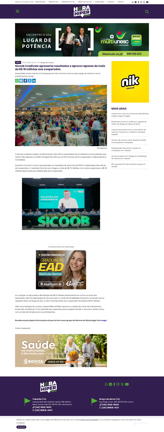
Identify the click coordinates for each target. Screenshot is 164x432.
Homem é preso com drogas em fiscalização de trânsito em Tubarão (129, 157)
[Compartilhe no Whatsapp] (17, 81)
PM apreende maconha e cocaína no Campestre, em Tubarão (126, 149)
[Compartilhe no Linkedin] (34, 81)
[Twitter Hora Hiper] (144, 2)
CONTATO (120, 2)
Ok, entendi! (21, 427)
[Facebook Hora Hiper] (138, 2)
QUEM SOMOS (99, 2)
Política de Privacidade (89, 420)
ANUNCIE (111, 2)
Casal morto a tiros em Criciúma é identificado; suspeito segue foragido (130, 115)
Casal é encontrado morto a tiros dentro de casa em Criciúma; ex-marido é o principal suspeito (128, 132)
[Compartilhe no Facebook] (25, 81)
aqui (104, 320)
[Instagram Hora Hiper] (141, 2)
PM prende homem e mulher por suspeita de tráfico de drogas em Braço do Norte (128, 123)
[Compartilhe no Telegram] (21, 81)
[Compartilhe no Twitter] (29, 81)
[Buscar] (147, 12)
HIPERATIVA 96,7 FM (68, 2)
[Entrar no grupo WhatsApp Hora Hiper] (133, 2)
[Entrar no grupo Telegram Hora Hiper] (136, 2)
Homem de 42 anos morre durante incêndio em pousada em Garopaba (128, 141)
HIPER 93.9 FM (53, 2)
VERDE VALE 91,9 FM (85, 2)
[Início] (82, 17)
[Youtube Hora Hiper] (147, 2)
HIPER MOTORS (40, 2)
